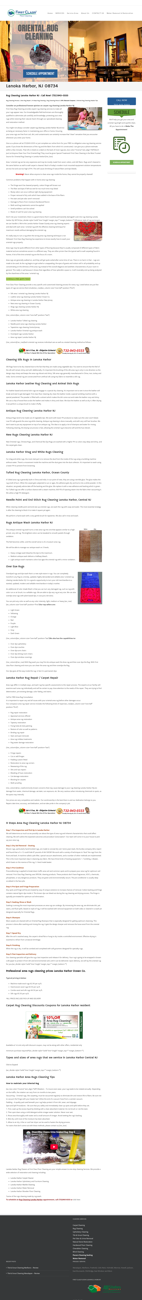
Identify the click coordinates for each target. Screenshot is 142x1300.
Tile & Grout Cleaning (81, 1235)
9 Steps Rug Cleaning (38, 100)
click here (76, 1199)
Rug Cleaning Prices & (61, 100)
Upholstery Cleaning (80, 1232)
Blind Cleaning (78, 1252)
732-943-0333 (122, 102)
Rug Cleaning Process (12, 100)
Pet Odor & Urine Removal (83, 1238)
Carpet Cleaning (79, 1225)
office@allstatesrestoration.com (126, 3)
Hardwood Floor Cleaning (82, 1245)
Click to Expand (12, 1064)
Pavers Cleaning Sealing (83, 1255)
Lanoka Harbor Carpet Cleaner (22, 1178)
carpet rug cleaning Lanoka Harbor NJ (44, 128)
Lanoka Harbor (12, 1169)
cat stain (39, 791)
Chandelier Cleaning (80, 1248)
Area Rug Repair (26, 100)
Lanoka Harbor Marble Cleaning (23, 1185)
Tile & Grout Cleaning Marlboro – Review (22, 1268)
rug (38, 909)
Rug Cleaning (78, 1228)
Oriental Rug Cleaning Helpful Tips (87, 100)
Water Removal (79, 1258)
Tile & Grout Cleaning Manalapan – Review (23, 1273)
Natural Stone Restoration (82, 1242)
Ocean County (44, 223)
